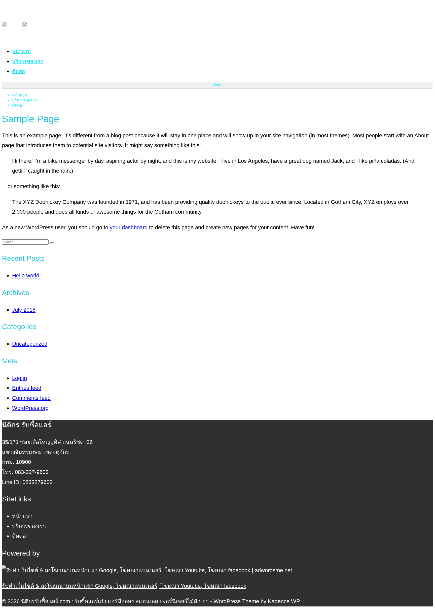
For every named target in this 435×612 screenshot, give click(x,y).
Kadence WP (284, 601)
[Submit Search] (52, 243)
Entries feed (26, 388)
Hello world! (26, 275)
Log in (19, 378)
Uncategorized (29, 344)
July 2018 (23, 310)
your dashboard (129, 227)
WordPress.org (30, 408)
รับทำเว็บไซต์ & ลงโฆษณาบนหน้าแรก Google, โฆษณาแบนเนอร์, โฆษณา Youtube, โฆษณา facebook (124, 586)
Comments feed (31, 398)
